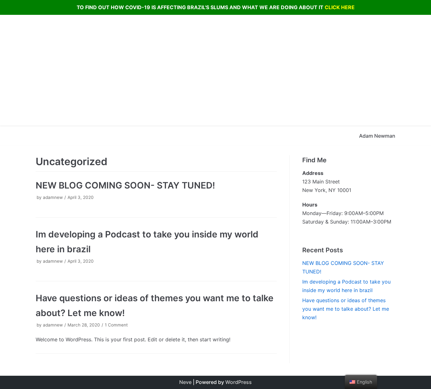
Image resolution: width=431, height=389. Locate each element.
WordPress (238, 382)
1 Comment (116, 324)
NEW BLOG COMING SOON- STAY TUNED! (125, 185)
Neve (185, 382)
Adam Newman (377, 136)
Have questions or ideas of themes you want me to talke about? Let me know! (345, 308)
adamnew (53, 197)
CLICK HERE (340, 7)
